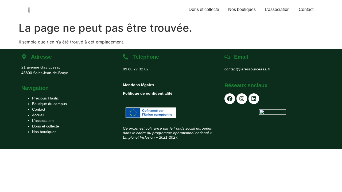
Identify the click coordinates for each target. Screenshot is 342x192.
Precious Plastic (45, 98)
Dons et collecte (204, 9)
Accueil (38, 115)
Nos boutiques (242, 9)
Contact (306, 9)
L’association (277, 9)
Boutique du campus (49, 104)
